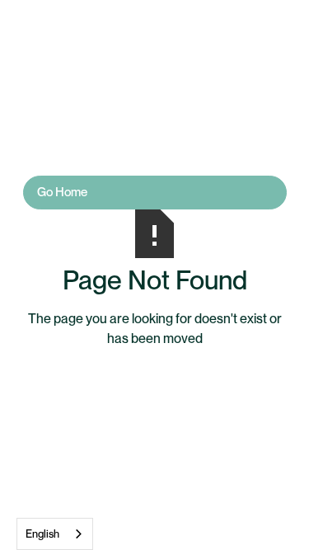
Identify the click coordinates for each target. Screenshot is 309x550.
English (42, 534)
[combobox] (54, 534)
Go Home (62, 192)
